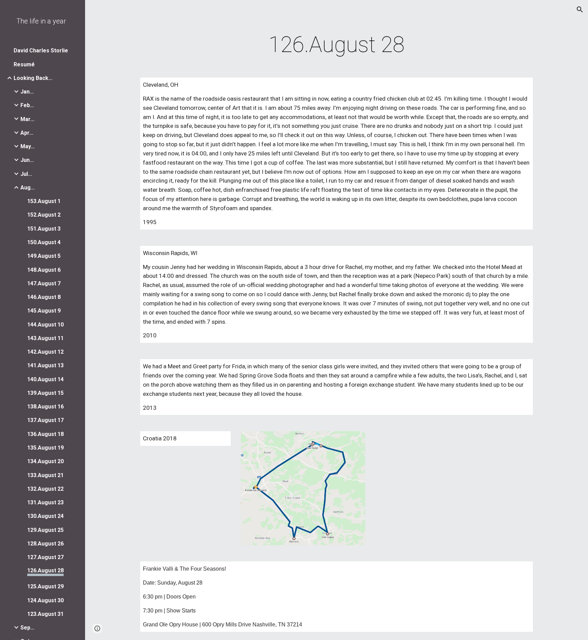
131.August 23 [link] (45, 502)
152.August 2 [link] (44, 215)
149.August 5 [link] (44, 256)
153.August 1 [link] (44, 201)
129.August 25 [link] (45, 530)
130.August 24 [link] (45, 516)
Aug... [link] (27, 187)
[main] (336, 45)
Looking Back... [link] (33, 78)
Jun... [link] (27, 160)
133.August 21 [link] (45, 475)
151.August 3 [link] (44, 228)
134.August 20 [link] (45, 461)
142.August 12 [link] (45, 352)
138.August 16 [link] (45, 406)
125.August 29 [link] (45, 586)
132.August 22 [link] (45, 489)
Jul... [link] (26, 174)
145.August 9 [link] (44, 310)
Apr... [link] (26, 133)
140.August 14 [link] (45, 379)
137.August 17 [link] (45, 420)
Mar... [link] (27, 119)
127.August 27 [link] (45, 557)
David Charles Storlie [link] (41, 50)
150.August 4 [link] (44, 242)
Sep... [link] (27, 627)
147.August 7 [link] (44, 283)
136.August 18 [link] (45, 434)
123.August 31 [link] (45, 614)
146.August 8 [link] (44, 297)
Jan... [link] (27, 91)
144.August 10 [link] (45, 324)
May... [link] (27, 146)
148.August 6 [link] (44, 270)
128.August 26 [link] (45, 543)
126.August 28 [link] (45, 570)
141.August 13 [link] (45, 365)
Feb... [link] (27, 105)
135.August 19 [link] (45, 447)
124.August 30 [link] (45, 600)
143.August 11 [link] (45, 338)
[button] (580, 9)
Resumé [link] (24, 64)
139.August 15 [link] (45, 393)
